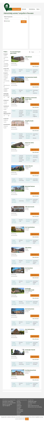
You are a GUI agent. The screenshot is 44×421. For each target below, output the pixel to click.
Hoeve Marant (29, 166)
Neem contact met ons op (33, 405)
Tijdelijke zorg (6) (6, 78)
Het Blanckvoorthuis (30, 370)
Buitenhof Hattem (30, 186)
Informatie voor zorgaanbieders (9, 402)
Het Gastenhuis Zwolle (31, 77)
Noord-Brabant (20, 409)
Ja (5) (5, 109)
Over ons (30, 404)
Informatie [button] (24, 9)
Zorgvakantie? (6, 124)
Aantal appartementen (6, 112)
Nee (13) (6, 120)
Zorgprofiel (6, 68)
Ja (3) (5, 122)
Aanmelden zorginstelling (7, 401)
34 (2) (5, 55)
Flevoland (19, 402)
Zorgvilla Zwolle (29, 121)
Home (9, 9)
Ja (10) (5, 103)
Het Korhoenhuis (29, 309)
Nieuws (38, 9)
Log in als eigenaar (6, 405)
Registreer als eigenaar (7, 404)
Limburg (18, 408)
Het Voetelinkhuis (30, 227)
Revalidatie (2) (6, 61)
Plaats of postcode (8, 16)
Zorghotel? (6, 118)
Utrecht (18, 414)
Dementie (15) (6, 58)
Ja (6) (5, 127)
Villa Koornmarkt (29, 206)
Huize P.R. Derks (29, 142)
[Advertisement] (35, 32)
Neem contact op (35, 63)
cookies (8, 417)
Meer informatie (36, 66)
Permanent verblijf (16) (6, 75)
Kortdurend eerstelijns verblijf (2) (6, 90)
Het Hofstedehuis (29, 329)
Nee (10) (6, 107)
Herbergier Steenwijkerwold (29, 289)
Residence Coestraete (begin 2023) (31, 98)
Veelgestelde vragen (32, 401)
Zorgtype (6, 54)
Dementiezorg (32, 9)
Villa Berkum (28, 57)
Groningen (19, 407)
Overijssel (19, 412)
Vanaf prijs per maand (6, 94)
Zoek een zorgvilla (16, 9)
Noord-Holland (20, 411)
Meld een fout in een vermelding (35, 407)
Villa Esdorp (28, 247)
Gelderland (19, 405)
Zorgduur (6, 73)
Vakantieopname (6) (6, 86)
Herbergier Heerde (30, 349)
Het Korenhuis (29, 268)
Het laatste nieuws (32, 402)
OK (26, 418)
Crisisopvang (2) (6, 81)
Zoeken (23, 21)
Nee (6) (5, 102)
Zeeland (18, 415)
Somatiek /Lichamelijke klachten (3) (6, 65)
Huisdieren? (6, 106)
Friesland (19, 404)
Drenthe (18, 401)
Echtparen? (6, 100)
